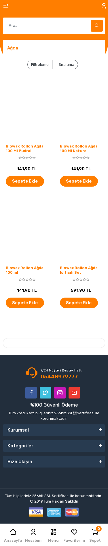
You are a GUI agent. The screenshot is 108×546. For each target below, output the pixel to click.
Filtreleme (40, 64)
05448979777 (59, 376)
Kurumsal (18, 430)
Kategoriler (20, 446)
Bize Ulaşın (19, 461)
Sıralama (66, 64)
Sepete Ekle (25, 181)
